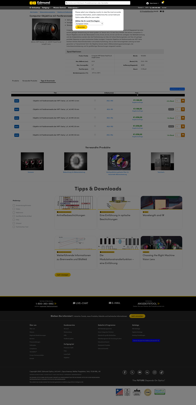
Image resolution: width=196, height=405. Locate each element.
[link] (164, 2)
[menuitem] (37, 7)
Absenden (81, 27)
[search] (97, 3)
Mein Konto (153, 3)
